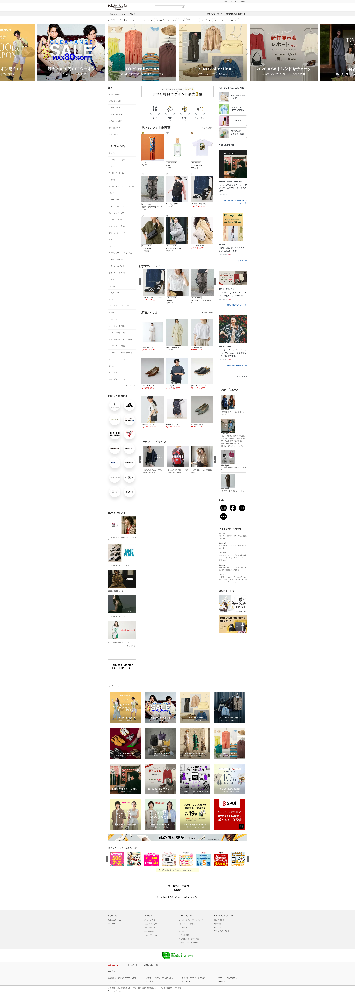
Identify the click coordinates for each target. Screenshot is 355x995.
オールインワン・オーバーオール (121, 193)
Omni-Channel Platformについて (191, 949)
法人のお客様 (184, 942)
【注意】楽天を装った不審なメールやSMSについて (177, 877)
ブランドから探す (115, 108)
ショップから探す (115, 115)
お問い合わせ (184, 938)
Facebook (218, 931)
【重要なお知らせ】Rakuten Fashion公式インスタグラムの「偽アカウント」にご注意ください (233, 586)
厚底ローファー (193, 27)
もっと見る (131, 653)
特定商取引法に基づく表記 (189, 946)
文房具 (111, 373)
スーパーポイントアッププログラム (192, 927)
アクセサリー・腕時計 (117, 233)
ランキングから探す (116, 121)
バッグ (111, 200)
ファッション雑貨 (115, 226)
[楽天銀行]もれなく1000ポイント (209, 9)
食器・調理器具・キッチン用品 (120, 346)
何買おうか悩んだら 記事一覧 (236, 312)
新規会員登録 (219, 927)
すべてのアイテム (115, 141)
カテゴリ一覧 (130, 392)
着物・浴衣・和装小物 (117, 280)
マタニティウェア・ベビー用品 (120, 260)
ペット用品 (113, 379)
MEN (124, 21)
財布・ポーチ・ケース (117, 240)
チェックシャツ (220, 27)
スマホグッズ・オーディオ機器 (120, 360)
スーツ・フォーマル (116, 266)
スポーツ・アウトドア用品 (119, 366)
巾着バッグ (234, 27)
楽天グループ (229, 9)
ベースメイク (114, 293)
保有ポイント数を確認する (227, 984)
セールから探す (115, 101)
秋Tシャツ (133, 27)
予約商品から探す (115, 135)
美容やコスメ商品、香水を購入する (159, 984)
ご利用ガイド (184, 934)
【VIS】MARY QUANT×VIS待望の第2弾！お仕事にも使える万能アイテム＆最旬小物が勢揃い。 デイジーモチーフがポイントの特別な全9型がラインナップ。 (233, 448)
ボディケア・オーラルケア (119, 313)
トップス (112, 160)
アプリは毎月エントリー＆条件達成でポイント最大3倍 (226, 21)
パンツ (111, 173)
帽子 (110, 246)
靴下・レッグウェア (116, 220)
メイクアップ (114, 300)
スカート (112, 186)
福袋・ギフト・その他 (117, 386)
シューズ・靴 (114, 206)
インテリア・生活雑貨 (117, 353)
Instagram (218, 934)
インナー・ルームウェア (118, 213)
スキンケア (113, 286)
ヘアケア (112, 320)
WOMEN (114, 21)
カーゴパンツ (207, 27)
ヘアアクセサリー (115, 253)
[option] (71, 59)
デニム (181, 27)
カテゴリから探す (115, 128)
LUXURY (111, 930)
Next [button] (246, 59)
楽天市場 (242, 9)
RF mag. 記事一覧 (240, 267)
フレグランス (114, 326)
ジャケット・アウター (117, 167)
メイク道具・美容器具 (117, 333)
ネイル (111, 306)
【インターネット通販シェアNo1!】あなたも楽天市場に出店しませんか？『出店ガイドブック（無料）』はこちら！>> (169, 978)
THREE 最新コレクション (166, 27)
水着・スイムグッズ (116, 273)
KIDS (132, 21)
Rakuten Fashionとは (187, 931)
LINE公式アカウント (222, 938)
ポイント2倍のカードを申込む (193, 984)
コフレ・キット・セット (118, 340)
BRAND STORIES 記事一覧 (237, 372)
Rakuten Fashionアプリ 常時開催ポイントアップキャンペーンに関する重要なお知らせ (232, 564)
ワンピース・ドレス (116, 180)
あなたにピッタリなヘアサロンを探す (122, 984)
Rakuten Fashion (129, 14)
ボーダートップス (147, 27)
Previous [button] (108, 59)
